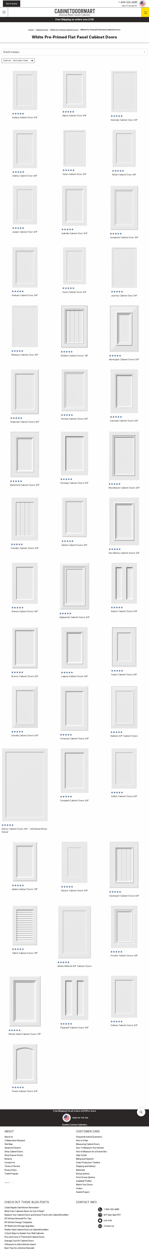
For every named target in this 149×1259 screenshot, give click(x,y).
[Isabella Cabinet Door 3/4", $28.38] (74, 205)
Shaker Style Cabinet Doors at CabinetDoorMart (26, 1229)
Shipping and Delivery (85, 1166)
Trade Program (11, 1173)
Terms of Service (12, 1166)
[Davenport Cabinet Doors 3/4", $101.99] (124, 865)
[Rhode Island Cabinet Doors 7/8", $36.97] (25, 1001)
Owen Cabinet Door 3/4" (74, 292)
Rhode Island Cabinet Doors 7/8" (25, 1034)
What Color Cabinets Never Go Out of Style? (24, 1211)
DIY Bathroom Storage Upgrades (19, 1226)
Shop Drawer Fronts (14, 1155)
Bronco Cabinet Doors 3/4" (24, 676)
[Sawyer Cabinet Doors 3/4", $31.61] (74, 862)
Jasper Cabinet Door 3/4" (24, 232)
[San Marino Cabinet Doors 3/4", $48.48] (124, 521)
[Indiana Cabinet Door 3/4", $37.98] (25, 90)
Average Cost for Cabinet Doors (19, 1241)
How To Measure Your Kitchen (90, 1148)
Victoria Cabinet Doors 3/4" (74, 419)
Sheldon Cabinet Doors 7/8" (74, 355)
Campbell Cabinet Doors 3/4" (74, 800)
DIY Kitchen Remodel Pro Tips (18, 1218)
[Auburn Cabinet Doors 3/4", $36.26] (124, 583)
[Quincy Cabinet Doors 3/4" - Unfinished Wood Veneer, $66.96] (25, 784)
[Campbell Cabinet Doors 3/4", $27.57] (74, 770)
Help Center (81, 1155)
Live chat (108, 1220)
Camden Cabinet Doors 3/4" (25, 548)
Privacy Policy (11, 1170)
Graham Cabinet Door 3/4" (25, 295)
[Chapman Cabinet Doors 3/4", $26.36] (25, 391)
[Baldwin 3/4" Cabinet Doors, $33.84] (124, 707)
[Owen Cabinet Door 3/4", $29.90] (74, 265)
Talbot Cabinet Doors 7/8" (25, 953)
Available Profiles (84, 1181)
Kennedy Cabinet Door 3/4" (124, 120)
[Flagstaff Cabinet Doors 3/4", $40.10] (74, 998)
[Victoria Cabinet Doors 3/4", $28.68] (74, 390)
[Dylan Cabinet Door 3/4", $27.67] (74, 148)
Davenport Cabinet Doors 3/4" (124, 896)
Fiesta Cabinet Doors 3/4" (25, 1091)
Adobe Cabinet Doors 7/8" (25, 889)
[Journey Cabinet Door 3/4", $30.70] (124, 267)
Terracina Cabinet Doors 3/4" (74, 738)
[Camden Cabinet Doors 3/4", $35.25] (24, 519)
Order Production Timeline (88, 1162)
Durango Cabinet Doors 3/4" (74, 483)
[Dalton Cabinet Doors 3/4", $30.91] (124, 768)
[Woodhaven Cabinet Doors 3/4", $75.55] (124, 456)
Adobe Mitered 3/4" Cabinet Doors (74, 966)
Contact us (109, 1226)
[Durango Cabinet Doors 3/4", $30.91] (74, 453)
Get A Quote (11, 3)
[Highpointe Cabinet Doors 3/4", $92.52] (74, 586)
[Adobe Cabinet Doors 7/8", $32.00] (24, 862)
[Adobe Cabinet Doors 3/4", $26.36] (74, 517)
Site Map (9, 1144)
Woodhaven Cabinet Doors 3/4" (124, 488)
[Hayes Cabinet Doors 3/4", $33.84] (124, 647)
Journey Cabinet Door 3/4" (124, 295)
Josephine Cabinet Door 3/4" (124, 237)
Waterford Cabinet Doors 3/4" (25, 485)
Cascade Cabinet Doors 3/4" (124, 420)
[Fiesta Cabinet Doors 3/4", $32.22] (24, 1064)
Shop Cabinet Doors (14, 1151)
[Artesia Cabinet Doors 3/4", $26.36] (25, 583)
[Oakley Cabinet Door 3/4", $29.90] (25, 149)
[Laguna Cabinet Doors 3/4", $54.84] (74, 648)
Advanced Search (13, 1148)
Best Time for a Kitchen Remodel (19, 1248)
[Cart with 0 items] (145, 12)
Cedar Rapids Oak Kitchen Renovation (22, 1207)
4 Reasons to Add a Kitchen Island (20, 1244)
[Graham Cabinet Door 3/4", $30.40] (25, 267)
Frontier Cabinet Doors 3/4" (124, 955)
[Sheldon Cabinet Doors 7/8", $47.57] (74, 326)
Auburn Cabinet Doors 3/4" (124, 611)
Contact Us (10, 1162)
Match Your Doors (84, 1184)
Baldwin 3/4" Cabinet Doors (124, 736)
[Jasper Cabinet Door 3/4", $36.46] (25, 204)
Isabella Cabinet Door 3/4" (75, 233)
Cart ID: (9, 1182)
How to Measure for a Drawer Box (91, 1151)
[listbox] (23, 60)
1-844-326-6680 (127, 2)
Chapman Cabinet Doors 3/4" (24, 422)
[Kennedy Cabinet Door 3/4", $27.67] (124, 91)
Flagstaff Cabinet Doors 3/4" (74, 1027)
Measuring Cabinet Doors (88, 1144)
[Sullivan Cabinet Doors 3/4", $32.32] (124, 997)
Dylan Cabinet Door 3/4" (75, 174)
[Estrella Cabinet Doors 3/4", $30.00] (25, 707)
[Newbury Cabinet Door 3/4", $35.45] (25, 326)
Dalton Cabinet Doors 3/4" (124, 796)
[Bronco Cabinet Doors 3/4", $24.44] (25, 648)
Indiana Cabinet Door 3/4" (25, 117)
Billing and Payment (85, 1159)
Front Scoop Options (85, 1177)
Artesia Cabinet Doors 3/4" (24, 611)
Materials (80, 1170)
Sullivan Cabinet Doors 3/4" (124, 1025)
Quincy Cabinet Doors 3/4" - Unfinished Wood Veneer (24, 830)
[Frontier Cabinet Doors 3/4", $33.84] (124, 926)
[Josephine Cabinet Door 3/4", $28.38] (124, 207)
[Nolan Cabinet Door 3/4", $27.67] (124, 148)
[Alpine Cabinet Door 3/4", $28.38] (74, 89)
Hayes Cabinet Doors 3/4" (124, 674)
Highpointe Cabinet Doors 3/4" (74, 617)
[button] (141, 1112)
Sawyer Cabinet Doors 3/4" (74, 890)
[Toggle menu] (4, 12)
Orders (79, 1188)
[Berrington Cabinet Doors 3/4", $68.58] (124, 328)
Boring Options (83, 1173)
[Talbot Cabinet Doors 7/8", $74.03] (24, 925)
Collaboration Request (15, 1140)
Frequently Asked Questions (89, 1137)
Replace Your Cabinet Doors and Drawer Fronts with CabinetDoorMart (37, 1215)
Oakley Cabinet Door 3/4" (24, 175)
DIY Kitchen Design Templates (18, 1222)
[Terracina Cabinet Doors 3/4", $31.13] (74, 708)
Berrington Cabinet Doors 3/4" (124, 359)
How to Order (82, 1140)
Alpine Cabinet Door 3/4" (74, 115)
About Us (9, 1137)
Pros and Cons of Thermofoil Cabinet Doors (25, 1237)
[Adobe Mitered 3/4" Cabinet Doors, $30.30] (74, 932)
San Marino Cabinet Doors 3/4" (124, 553)
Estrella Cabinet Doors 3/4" (24, 735)
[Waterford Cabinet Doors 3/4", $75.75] (24, 454)
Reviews (8, 1159)
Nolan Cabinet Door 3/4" (124, 174)
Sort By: (7, 60)
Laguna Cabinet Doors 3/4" (74, 676)
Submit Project (82, 1192)
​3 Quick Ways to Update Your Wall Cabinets (24, 1233)
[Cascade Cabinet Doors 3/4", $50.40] (124, 391)
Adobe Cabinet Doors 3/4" (74, 545)
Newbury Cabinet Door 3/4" (24, 355)
